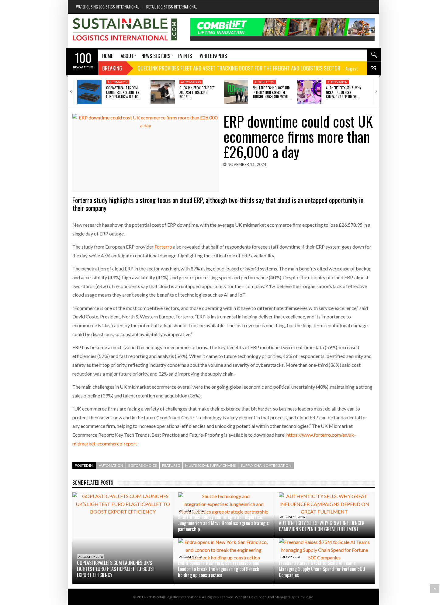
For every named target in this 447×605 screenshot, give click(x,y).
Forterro (163, 246)
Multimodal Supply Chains (210, 465)
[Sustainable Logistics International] (125, 30)
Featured (171, 465)
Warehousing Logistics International (107, 7)
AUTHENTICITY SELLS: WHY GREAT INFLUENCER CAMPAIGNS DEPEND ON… (343, 92)
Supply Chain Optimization (266, 465)
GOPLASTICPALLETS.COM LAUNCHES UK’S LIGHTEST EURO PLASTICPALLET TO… (123, 92)
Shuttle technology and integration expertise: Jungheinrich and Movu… (271, 92)
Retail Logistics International (171, 7)
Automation (118, 82)
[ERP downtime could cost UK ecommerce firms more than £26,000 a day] (145, 153)
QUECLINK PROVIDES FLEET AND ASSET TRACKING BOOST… (197, 92)
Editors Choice (142, 465)
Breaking (112, 68)
